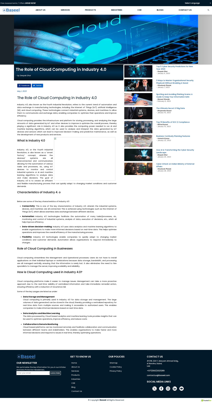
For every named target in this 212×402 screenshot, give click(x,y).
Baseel (103, 400)
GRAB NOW (30, 3)
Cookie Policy (116, 367)
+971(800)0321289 (156, 370)
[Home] (11, 12)
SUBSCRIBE (55, 373)
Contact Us (185, 10)
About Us (40, 10)
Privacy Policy (116, 371)
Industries (116, 10)
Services (65, 10)
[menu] (106, 10)
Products (90, 10)
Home (74, 363)
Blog (73, 387)
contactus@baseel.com (158, 375)
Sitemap (114, 363)
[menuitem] (11, 10)
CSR (139, 10)
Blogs (160, 10)
